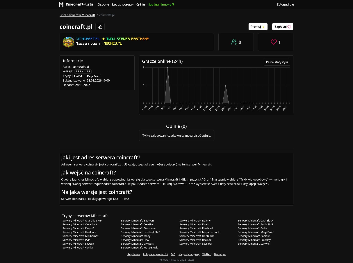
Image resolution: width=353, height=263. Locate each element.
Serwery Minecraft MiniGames (81, 236)
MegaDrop (93, 76)
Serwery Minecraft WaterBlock (139, 247)
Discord (103, 4)
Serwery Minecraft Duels (194, 224)
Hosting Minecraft (161, 4)
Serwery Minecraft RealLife (195, 240)
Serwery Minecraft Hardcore (79, 232)
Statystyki (220, 254)
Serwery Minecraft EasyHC (78, 228)
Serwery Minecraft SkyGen (78, 243)
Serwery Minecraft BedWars (137, 220)
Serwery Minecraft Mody (135, 236)
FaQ (173, 254)
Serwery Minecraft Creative (137, 224)
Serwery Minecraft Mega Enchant (199, 232)
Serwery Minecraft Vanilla (78, 247)
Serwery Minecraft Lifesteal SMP (140, 232)
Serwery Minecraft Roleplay (254, 240)
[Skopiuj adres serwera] (100, 26)
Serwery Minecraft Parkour (254, 236)
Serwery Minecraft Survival (254, 243)
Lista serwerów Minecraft (77, 15)
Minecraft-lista (79, 4)
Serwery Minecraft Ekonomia (138, 228)
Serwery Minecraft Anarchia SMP (82, 220)
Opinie (141, 4)
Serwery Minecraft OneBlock (196, 236)
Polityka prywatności (155, 254)
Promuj (256, 27)
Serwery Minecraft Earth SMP (255, 224)
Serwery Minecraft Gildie (252, 228)
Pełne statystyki (277, 62)
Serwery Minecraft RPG (135, 240)
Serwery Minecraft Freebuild (196, 228)
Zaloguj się (285, 4)
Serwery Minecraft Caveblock (80, 224)
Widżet (206, 254)
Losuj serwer (123, 4)
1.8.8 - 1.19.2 (83, 71)
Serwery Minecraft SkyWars (137, 243)
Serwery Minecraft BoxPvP (195, 220)
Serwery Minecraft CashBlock (255, 220)
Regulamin (133, 254)
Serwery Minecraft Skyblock (195, 243)
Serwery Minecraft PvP (76, 240)
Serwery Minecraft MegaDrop (255, 232)
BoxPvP (78, 76)
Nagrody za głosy (189, 254)
